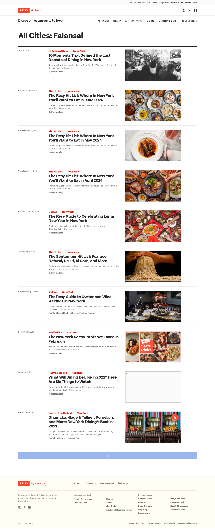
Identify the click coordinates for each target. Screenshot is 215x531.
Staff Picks (55, 332)
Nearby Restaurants (83, 499)
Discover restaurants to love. (40, 21)
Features (142, 502)
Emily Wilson (57, 438)
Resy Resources (177, 498)
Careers (91, 483)
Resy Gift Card (80, 502)
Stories (109, 499)
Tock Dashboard (177, 509)
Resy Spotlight (58, 373)
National (77, 373)
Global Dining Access (161, 2)
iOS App (123, 483)
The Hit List (102, 20)
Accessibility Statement (187, 523)
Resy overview (145, 498)
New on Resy (120, 20)
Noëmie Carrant (87, 313)
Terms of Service (154, 523)
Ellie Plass (56, 313)
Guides (150, 20)
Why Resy (142, 509)
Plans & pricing (145, 506)
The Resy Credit (177, 2)
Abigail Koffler (69, 313)
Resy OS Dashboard (179, 506)
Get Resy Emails (167, 20)
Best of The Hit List (60, 413)
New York (79, 51)
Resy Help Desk (177, 502)
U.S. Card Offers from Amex (140, 2)
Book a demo (144, 513)
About (77, 483)
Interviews (136, 20)
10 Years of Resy (58, 51)
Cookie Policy (169, 523)
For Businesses (191, 2)
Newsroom (107, 483)
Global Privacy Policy (137, 523)
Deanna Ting (57, 72)
